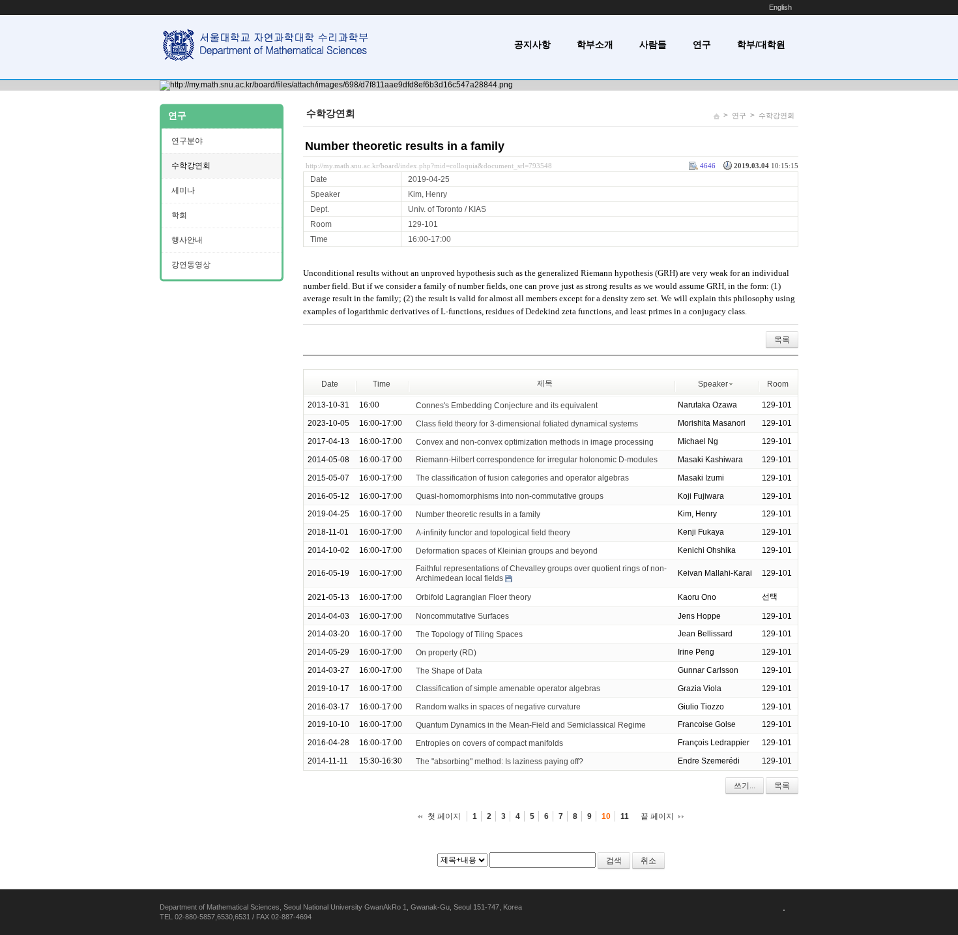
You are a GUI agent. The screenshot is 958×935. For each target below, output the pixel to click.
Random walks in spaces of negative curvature (498, 706)
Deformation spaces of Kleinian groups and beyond (507, 550)
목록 (782, 339)
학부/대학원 (761, 44)
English (780, 7)
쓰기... (744, 785)
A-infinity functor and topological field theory (493, 532)
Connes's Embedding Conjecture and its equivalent (507, 405)
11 (624, 816)
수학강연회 (776, 115)
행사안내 (187, 240)
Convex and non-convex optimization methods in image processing (535, 441)
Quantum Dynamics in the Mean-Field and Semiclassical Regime (531, 725)
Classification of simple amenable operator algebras (508, 688)
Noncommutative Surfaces (462, 616)
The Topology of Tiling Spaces (469, 634)
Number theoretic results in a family (404, 146)
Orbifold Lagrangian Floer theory (473, 597)
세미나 (183, 190)
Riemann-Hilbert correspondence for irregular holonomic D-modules (537, 459)
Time (381, 384)
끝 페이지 (657, 816)
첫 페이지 (444, 816)
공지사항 (532, 44)
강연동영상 (190, 264)
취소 (648, 860)
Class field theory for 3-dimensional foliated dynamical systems (527, 423)
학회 (179, 215)
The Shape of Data (449, 670)
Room (778, 384)
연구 (702, 44)
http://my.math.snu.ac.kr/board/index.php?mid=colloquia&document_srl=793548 (429, 166)
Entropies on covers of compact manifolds (489, 743)
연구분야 (187, 140)
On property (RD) (446, 652)
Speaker (713, 384)
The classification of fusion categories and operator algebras (522, 477)
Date (329, 384)
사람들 (653, 44)
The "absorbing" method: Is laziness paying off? (499, 761)
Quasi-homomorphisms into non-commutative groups (509, 496)
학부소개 (595, 44)
